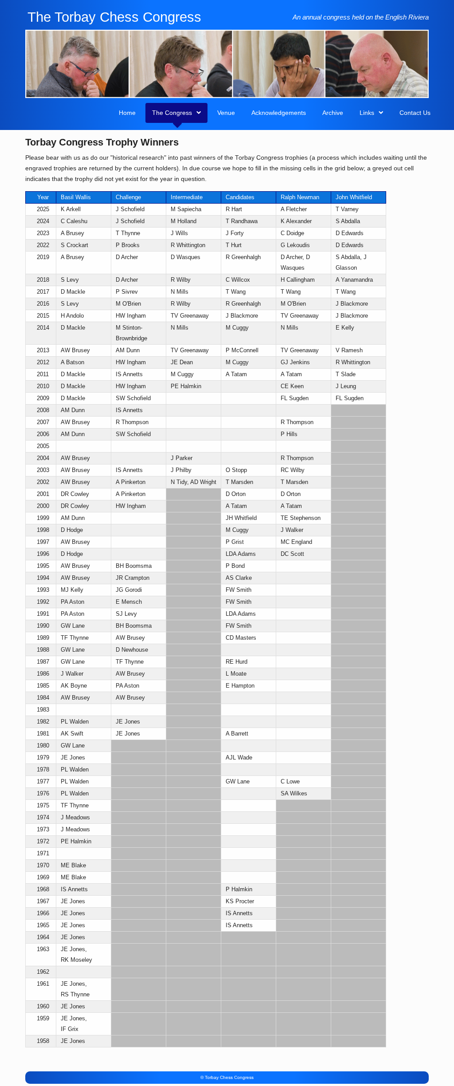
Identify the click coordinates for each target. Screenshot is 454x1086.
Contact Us (415, 112)
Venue (226, 112)
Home (127, 112)
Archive (332, 112)
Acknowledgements (278, 112)
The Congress (172, 112)
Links (367, 112)
